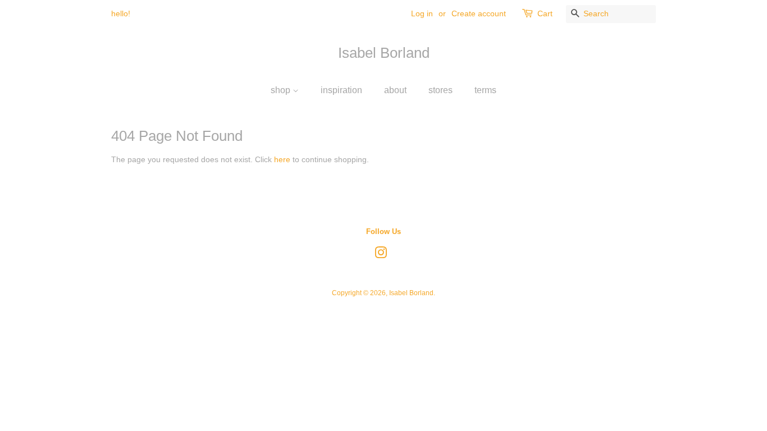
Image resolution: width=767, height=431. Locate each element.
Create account (478, 13)
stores (440, 90)
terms (485, 90)
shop (282, 90)
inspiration (341, 90)
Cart (545, 13)
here (282, 159)
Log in (422, 13)
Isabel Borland (384, 52)
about (395, 90)
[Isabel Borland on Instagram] (381, 255)
